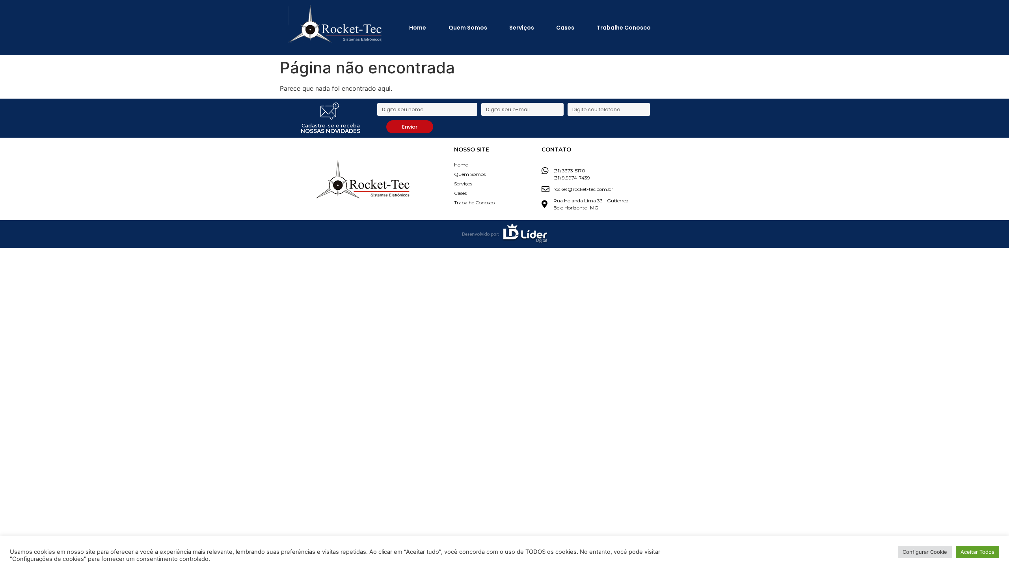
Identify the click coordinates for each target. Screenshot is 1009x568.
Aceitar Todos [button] (977, 552)
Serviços (521, 28)
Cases (565, 28)
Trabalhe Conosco (624, 28)
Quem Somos (468, 28)
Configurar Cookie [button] (925, 552)
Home (417, 28)
